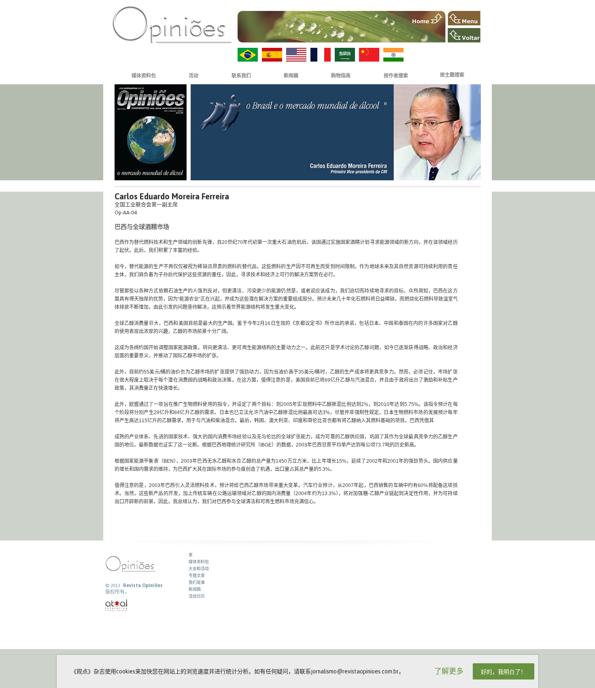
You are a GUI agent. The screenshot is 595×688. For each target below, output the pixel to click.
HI (393, 55)
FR (320, 55)
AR (345, 55)
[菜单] (464, 18)
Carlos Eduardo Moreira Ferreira (172, 196)
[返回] (464, 35)
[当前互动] (116, 605)
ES (272, 55)
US (296, 55)
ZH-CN (369, 55)
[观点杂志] (172, 24)
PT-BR (248, 55)
